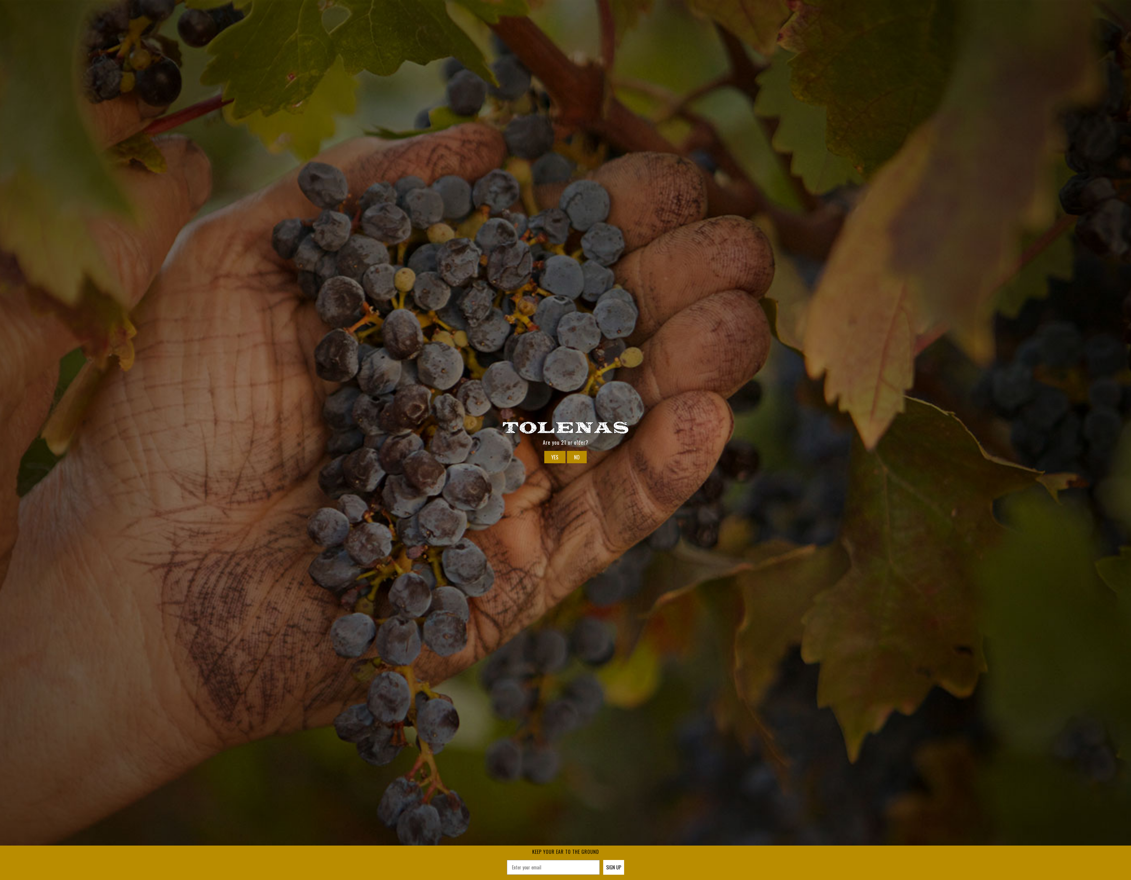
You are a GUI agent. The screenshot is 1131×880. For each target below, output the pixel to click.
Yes (554, 457)
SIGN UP (613, 867)
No (577, 457)
